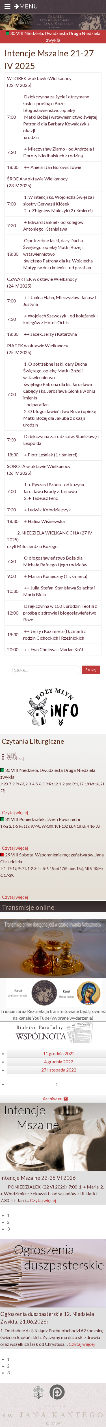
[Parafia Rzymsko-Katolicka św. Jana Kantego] (53, 21)
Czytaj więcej (43, 1200)
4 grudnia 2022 (58, 1061)
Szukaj (90, 669)
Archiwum (53, 1098)
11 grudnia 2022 (59, 1053)
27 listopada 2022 (58, 1069)
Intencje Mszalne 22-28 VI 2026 (38, 1178)
